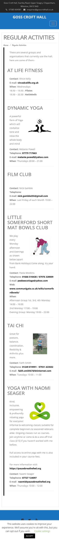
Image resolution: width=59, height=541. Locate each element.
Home (5, 45)
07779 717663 (29, 153)
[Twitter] (29, 520)
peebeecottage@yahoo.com (33, 280)
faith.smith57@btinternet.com (34, 370)
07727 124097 (29, 477)
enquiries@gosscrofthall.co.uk (40, 9)
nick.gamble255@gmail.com (33, 195)
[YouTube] (36, 520)
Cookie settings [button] (42, 531)
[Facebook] (23, 520)
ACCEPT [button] (29, 535)
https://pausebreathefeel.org (25, 468)
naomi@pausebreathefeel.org (34, 481)
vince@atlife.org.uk (28, 82)
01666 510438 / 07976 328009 (37, 276)
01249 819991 (29, 366)
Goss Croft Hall (29, 16)
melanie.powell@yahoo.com (33, 157)
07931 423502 (46, 366)
